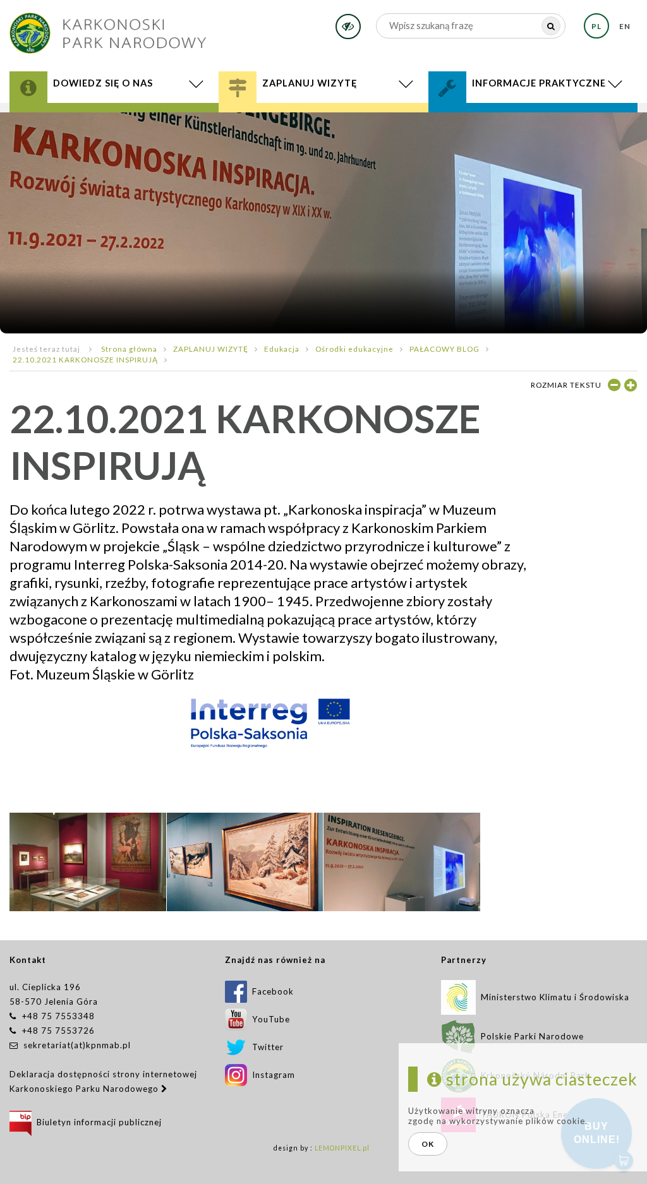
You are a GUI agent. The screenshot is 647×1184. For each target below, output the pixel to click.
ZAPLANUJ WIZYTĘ (210, 348)
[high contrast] (348, 26)
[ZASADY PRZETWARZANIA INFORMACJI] (533, 123)
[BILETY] (323, 126)
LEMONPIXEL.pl (342, 1148)
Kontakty (473, 116)
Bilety (323, 126)
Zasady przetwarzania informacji (533, 123)
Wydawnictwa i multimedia (114, 123)
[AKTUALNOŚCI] (114, 125)
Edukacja (265, 118)
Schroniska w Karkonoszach (323, 123)
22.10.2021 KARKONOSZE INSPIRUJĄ (85, 359)
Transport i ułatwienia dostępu (323, 125)
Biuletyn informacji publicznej (97, 1122)
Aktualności (114, 125)
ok (427, 1144)
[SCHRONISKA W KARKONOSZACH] (323, 123)
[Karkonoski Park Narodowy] (107, 28)
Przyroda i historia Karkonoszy (114, 113)
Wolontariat (484, 118)
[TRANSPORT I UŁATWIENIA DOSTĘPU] (323, 125)
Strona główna (129, 348)
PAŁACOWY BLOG (444, 348)
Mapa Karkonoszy (77, 118)
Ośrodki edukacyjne (354, 348)
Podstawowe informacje (302, 113)
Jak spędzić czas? (282, 116)
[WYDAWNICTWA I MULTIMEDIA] (114, 123)
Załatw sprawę (484, 113)
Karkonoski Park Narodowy (103, 116)
